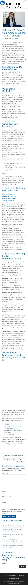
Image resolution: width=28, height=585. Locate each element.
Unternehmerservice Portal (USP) (15, 333)
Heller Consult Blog (8, 581)
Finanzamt (12, 441)
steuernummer (5, 445)
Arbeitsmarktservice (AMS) (12, 428)
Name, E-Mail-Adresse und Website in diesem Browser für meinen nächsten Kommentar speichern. (13, 511)
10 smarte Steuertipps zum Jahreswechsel (13, 525)
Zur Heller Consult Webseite (10, 575)
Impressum (21, 575)
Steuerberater (8, 423)
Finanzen (6, 437)
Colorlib (9, 583)
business (22, 439)
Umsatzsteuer (15, 439)
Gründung (4, 443)
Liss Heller (15, 38)
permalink (13, 445)
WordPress (18, 583)
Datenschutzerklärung (14, 578)
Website (4, 502)
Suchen (4, 563)
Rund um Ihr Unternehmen (15, 437)
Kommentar (5, 473)
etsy (9, 441)
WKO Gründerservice (10, 425)
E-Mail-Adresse (6, 497)
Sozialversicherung (6, 439)
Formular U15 (15, 221)
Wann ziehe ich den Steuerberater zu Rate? (13, 456)
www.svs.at (9, 311)
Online (18, 274)
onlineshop (9, 443)
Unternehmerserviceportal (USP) (13, 426)
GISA (6, 171)
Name (4, 491)
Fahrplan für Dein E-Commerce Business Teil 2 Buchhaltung (14, 461)
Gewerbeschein (19, 441)
